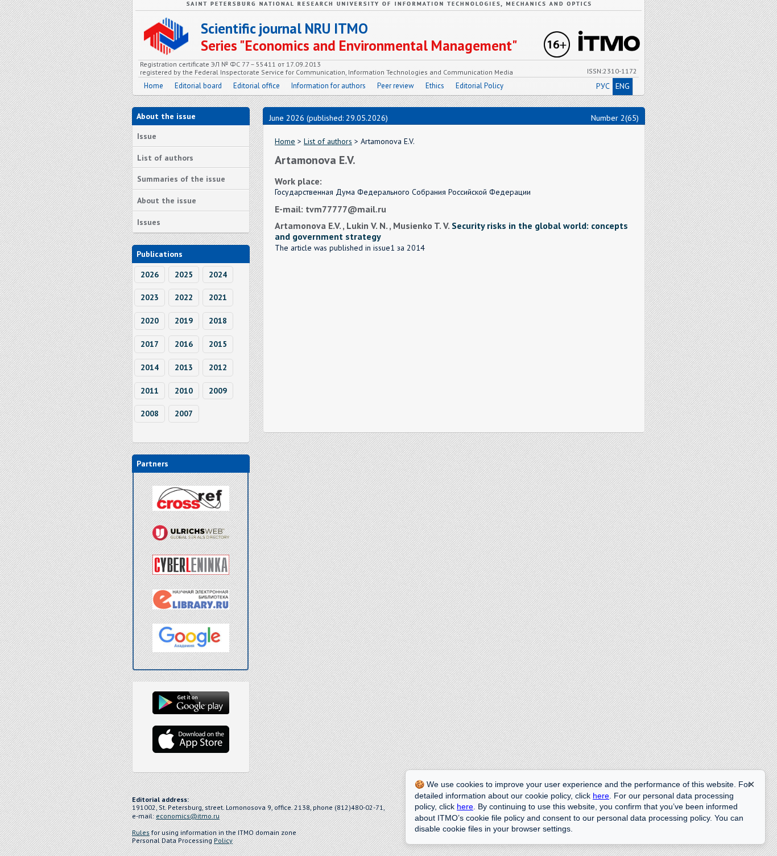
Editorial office (256, 86)
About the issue (166, 200)
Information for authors (328, 86)
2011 (149, 391)
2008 (149, 413)
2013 (184, 367)
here (601, 795)
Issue (146, 136)
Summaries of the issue (181, 179)
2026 (149, 274)
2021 (218, 297)
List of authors (165, 158)
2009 (218, 391)
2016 (184, 344)
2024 (218, 274)
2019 (184, 321)
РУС (603, 86)
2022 (184, 297)
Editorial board (198, 86)
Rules (141, 832)
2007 (184, 413)
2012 (218, 367)
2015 (218, 344)
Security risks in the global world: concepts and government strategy (451, 231)
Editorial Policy (479, 86)
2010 (184, 391)
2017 (149, 344)
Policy (223, 840)
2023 (149, 297)
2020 (149, 321)
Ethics (434, 86)
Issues (148, 222)
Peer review (395, 86)
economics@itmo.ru (188, 816)
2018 (218, 321)
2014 (149, 367)
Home (153, 86)
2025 (184, 274)
